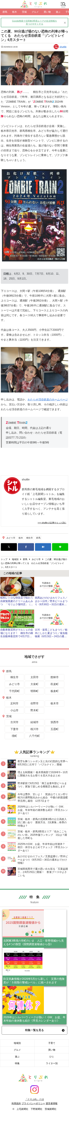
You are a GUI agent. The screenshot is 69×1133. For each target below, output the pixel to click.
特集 (17, 1063)
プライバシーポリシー (33, 1103)
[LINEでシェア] (60, 547)
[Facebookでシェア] (26, 547)
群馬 (38, 538)
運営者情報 (51, 1103)
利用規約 (16, 1103)
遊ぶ (17, 1056)
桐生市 (29, 538)
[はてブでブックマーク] (43, 547)
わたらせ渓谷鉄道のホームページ (48, 399)
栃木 (21, 538)
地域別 (17, 1043)
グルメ (17, 1049)
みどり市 (11, 538)
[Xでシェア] (9, 547)
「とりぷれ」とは (34, 1099)
